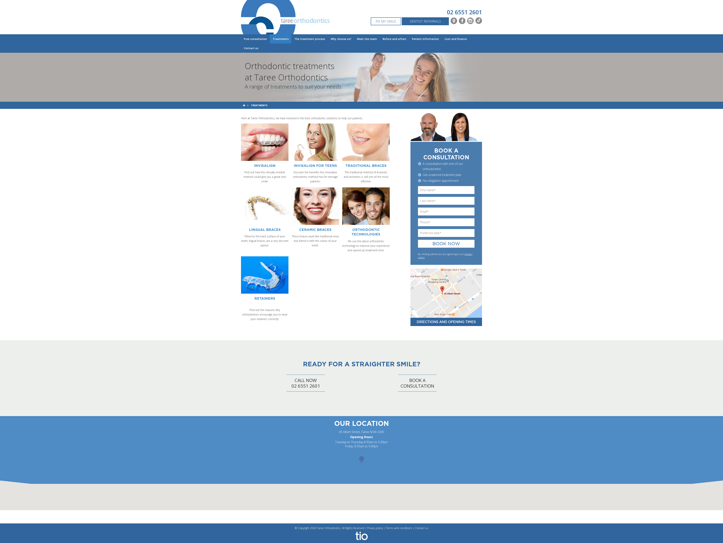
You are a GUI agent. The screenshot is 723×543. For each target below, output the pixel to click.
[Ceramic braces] (315, 206)
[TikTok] (478, 20)
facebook (462, 21)
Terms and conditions (399, 528)
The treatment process (309, 39)
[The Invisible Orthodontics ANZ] (361, 535)
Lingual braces (265, 230)
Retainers (264, 298)
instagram (470, 21)
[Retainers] (264, 274)
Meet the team (367, 39)
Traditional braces (366, 166)
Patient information (425, 39)
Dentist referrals (425, 21)
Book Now (446, 244)
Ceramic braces (315, 230)
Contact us (251, 48)
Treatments (281, 39)
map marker (454, 21)
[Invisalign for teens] (315, 142)
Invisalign (264, 166)
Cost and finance (456, 39)
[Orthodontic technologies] (366, 206)
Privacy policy (375, 528)
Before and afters (394, 39)
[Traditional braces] (366, 142)
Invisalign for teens (315, 166)
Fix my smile (386, 21)
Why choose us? (341, 39)
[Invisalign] (264, 142)
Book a (417, 383)
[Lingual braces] (264, 206)
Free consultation (255, 39)
